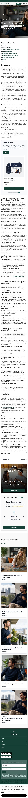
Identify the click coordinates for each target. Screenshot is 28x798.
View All (5, 152)
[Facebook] (11, 734)
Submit (4, 772)
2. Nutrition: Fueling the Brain (7, 51)
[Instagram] (13, 734)
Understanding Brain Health (6, 47)
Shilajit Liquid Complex (9, 178)
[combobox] (4, 769)
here (14, 408)
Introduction (4, 45)
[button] (9, 192)
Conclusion (4, 59)
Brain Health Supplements (18, 276)
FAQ (3, 61)
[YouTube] (16, 734)
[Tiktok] (14, 734)
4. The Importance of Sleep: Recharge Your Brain (10, 55)
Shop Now (14, 188)
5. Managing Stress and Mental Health (8, 57)
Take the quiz (14, 490)
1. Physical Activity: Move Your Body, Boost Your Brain (10, 49)
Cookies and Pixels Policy (14, 791)
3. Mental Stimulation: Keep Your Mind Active (9, 53)
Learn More (14, 527)
